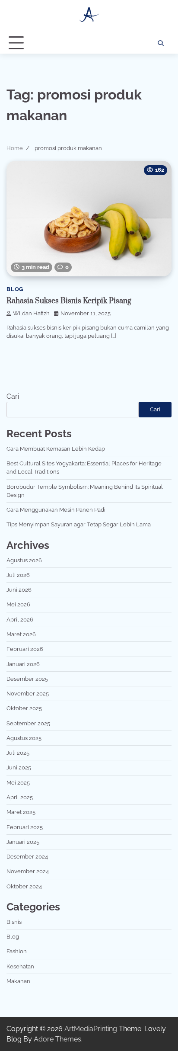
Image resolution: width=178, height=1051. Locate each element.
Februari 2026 (24, 649)
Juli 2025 (17, 753)
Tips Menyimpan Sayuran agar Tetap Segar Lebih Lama (78, 524)
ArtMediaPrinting (90, 1029)
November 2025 (27, 693)
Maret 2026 (21, 634)
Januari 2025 (22, 842)
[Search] (160, 43)
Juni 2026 (19, 589)
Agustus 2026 (24, 560)
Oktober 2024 (24, 886)
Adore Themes (57, 1039)
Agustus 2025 (23, 738)
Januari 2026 (23, 664)
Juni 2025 (18, 767)
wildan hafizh (31, 313)
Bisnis (14, 922)
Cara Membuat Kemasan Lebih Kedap (55, 448)
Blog (14, 289)
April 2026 (19, 619)
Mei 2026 (18, 604)
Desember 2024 (27, 856)
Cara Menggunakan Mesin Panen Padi (55, 509)
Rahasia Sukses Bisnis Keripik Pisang (68, 301)
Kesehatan (20, 966)
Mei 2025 (18, 782)
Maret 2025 (20, 812)
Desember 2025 (27, 679)
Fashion (16, 951)
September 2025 (28, 723)
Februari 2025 (24, 827)
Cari (12, 396)
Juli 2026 (18, 575)
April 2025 (19, 797)
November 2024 (27, 871)
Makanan (18, 981)
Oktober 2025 (24, 708)
